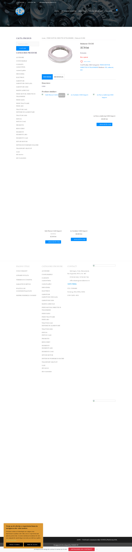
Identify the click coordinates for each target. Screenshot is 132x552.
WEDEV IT (74, 545)
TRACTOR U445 (21, 109)
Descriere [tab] (47, 77)
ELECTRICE (20, 77)
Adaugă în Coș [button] (54, 242)
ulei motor (19, 154)
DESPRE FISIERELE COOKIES (26, 295)
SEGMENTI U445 (22, 138)
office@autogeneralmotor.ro (47, 2)
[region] (23, 535)
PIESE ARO (20, 106)
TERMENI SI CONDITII (24, 280)
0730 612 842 (20, 2)
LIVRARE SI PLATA (22, 275)
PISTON (19, 119)
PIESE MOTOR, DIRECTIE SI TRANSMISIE (60, 38)
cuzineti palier (21, 70)
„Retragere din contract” (81, 549)
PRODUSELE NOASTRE (68, 11)
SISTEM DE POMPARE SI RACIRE (27, 145)
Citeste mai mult (11, 540)
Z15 (81, 70)
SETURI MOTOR (21, 141)
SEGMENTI (20, 132)
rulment (110, 67)
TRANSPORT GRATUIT (96, 11)
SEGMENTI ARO (21, 134)
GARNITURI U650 (22, 87)
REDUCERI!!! (82, 11)
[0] (115, 11)
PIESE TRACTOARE (22, 103)
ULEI (18, 152)
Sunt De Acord (32, 544)
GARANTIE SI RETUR (23, 284)
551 (106, 67)
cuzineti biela (20, 67)
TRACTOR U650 (21, 115)
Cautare (22, 48)
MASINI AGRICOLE (22, 90)
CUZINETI (19, 64)
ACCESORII (20, 57)
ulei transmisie (21, 158)
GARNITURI (20, 81)
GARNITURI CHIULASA (24, 83)
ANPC (79, 540)
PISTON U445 (21, 121)
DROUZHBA (20, 74)
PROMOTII (20, 125)
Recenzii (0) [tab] (58, 77)
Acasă (43, 38)
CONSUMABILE (21, 61)
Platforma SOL (112, 540)
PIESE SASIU (20, 100)
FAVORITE (109, 11)
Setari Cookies (15, 544)
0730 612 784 (31, 2)
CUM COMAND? (21, 271)
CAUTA (57, 11)
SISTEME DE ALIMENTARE (25, 112)
